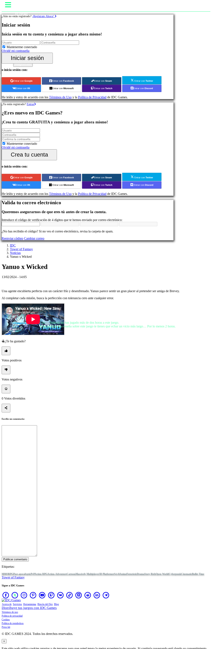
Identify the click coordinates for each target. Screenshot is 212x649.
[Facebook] (6, 595)
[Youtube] (42, 595)
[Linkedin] (97, 595)
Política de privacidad (12, 615)
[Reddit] (88, 595)
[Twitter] (15, 595)
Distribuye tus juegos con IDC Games (29, 608)
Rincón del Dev (45, 604)
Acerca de (7, 604)
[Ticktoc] (69, 595)
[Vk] (60, 595)
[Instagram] (24, 595)
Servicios (17, 604)
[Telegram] (106, 595)
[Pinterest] (33, 595)
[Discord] (79, 595)
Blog (56, 604)
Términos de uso (10, 612)
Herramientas (29, 604)
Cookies (6, 619)
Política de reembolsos (13, 623)
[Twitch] (51, 595)
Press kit (6, 627)
